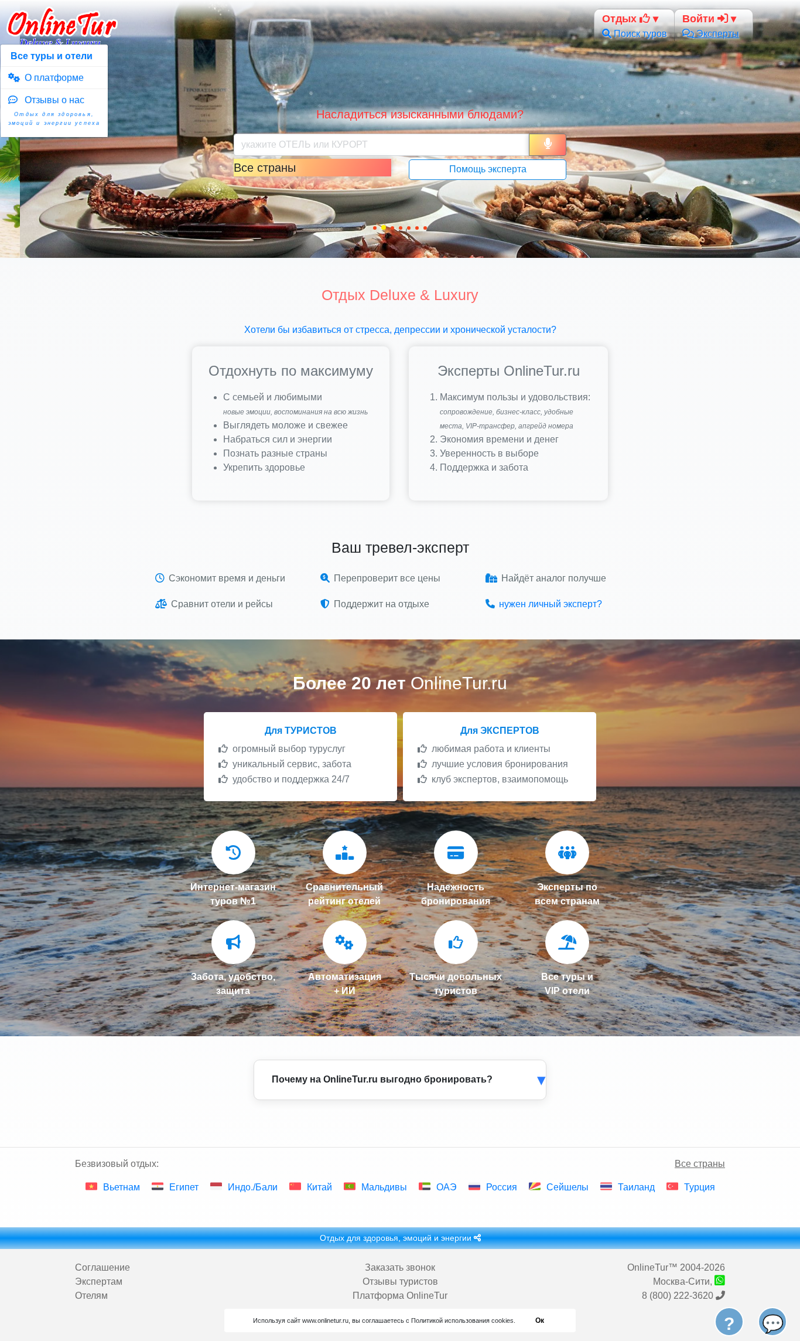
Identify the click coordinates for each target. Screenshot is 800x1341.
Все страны (700, 1164)
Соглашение (102, 1267)
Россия (501, 1187)
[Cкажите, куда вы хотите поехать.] (547, 145)
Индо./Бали (253, 1187)
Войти (699, 18)
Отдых (621, 18)
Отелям (91, 1296)
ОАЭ (446, 1187)
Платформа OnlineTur (400, 1296)
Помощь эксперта (488, 169)
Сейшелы (567, 1187)
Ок (539, 1320)
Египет (184, 1187)
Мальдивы (384, 1187)
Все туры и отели (50, 56)
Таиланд (636, 1187)
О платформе (52, 78)
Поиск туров (639, 34)
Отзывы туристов (400, 1281)
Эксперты (716, 34)
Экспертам (98, 1281)
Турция (699, 1187)
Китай (319, 1187)
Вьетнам (121, 1187)
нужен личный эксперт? (550, 604)
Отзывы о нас (54, 110)
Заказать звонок (400, 1267)
